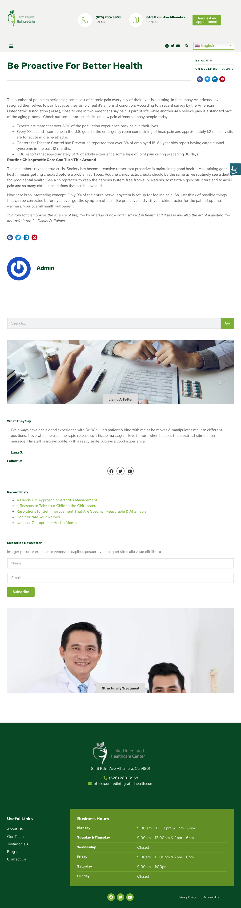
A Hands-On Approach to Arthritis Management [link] (56, 500)
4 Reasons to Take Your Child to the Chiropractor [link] (57, 505)
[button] (11, 46)
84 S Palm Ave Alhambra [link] (165, 17)
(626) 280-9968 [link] (108, 17)
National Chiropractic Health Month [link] (46, 522)
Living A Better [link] (120, 399)
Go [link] (227, 323)
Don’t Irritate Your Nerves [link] (38, 517)
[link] (235, 169)
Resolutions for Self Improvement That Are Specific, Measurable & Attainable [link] (81, 511)
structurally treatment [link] (120, 688)
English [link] (207, 46)
